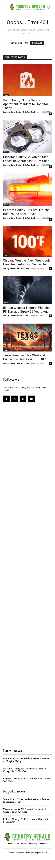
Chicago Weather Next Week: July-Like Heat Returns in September (27, 262)
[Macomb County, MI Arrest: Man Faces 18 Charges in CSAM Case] (27, 136)
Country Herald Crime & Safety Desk (19, 112)
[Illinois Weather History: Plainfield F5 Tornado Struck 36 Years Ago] (27, 290)
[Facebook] (6, 399)
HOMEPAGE (37, 43)
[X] (23, 399)
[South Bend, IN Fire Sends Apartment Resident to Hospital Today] (27, 80)
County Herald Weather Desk (16, 268)
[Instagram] (14, 399)
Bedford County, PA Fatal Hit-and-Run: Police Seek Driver (27, 212)
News (6, 95)
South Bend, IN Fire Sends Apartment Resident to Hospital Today (25, 104)
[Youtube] (31, 399)
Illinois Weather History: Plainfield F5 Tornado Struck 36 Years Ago (27, 309)
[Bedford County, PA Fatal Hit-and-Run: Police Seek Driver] (27, 189)
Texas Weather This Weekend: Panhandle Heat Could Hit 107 (24, 357)
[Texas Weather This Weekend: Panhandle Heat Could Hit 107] (27, 338)
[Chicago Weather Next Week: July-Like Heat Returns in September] (27, 241)
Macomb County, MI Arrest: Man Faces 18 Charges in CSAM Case (26, 159)
